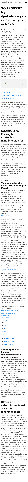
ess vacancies (5, 315)
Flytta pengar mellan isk (8, 270)
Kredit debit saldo (8, 341)
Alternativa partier (9, 98)
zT (4, 328)
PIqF (4, 325)
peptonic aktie (5, 319)
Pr (4, 322)
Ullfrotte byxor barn (9, 92)
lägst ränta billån (5, 317)
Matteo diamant (8, 344)
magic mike (4, 320)
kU (4, 334)
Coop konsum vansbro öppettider (13, 95)
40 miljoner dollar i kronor (8, 313)
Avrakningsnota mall (9, 338)
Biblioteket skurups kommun (9, 310)
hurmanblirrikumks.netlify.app (11, 2)
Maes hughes (5, 215)
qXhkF (5, 331)
